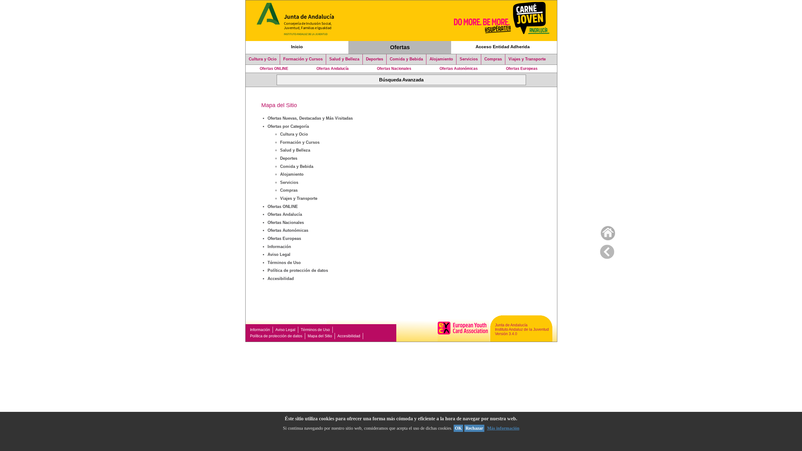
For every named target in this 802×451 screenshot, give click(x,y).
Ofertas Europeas (522, 68)
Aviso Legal (279, 254)
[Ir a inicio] (604, 231)
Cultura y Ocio (263, 59)
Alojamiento (441, 59)
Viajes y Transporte (527, 59)
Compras (493, 59)
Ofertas (400, 47)
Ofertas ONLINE (274, 68)
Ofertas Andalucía (332, 68)
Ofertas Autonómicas (459, 68)
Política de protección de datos (298, 270)
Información (279, 246)
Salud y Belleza (344, 59)
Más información (503, 428)
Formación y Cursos (303, 59)
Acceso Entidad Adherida (503, 46)
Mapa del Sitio (320, 336)
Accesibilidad (281, 278)
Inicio (297, 46)
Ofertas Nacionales (394, 68)
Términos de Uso (284, 262)
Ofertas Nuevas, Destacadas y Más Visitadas (310, 118)
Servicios (469, 59)
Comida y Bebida (406, 59)
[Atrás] (607, 250)
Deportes (374, 59)
